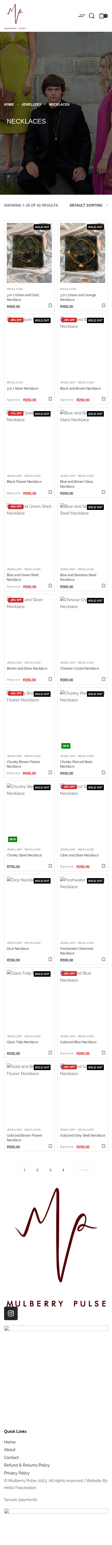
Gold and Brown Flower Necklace (24, 1138)
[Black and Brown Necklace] (82, 346)
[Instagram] (11, 1313)
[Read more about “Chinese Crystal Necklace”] (103, 679)
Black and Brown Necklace (80, 388)
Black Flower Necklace (24, 482)
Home (9, 104)
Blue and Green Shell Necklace (22, 577)
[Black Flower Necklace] (29, 440)
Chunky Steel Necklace (24, 855)
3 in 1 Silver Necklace (22, 388)
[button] (50, 585)
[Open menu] (82, 15)
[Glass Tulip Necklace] (29, 1000)
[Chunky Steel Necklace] (29, 813)
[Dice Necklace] (29, 907)
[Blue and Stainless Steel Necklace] (82, 533)
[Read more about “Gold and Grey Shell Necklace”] (103, 1146)
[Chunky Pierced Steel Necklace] (82, 720)
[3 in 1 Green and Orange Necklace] (82, 253)
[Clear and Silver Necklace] (82, 813)
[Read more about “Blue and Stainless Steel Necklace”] (103, 585)
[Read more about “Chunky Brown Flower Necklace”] (50, 772)
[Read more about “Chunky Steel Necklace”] (50, 866)
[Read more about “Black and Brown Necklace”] (103, 399)
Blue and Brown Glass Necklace (76, 484)
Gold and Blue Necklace (78, 1042)
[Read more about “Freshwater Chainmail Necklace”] (103, 959)
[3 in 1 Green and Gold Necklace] (29, 253)
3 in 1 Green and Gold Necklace (23, 297)
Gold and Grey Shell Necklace (82, 1135)
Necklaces (15, 289)
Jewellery (31, 104)
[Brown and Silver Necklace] (29, 627)
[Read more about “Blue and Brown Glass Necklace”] (103, 492)
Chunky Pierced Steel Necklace (76, 764)
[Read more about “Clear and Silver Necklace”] (103, 866)
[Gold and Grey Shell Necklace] (82, 1093)
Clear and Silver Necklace (79, 855)
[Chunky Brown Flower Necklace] (29, 720)
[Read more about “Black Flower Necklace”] (50, 492)
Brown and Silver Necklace (27, 668)
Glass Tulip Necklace (22, 1042)
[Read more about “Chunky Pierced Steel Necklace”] (103, 772)
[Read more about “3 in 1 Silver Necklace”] (50, 399)
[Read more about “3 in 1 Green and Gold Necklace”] (50, 305)
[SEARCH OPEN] (92, 16)
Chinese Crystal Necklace (79, 668)
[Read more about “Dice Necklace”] (50, 959)
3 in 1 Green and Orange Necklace (78, 297)
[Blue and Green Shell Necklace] (29, 533)
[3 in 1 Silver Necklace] (29, 346)
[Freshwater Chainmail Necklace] (82, 907)
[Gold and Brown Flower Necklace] (29, 1093)
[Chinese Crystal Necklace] (82, 627)
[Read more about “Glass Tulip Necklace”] (50, 1052)
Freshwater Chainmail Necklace (76, 951)
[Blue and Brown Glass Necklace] (82, 440)
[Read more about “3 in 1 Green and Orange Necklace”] (103, 305)
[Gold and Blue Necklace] (82, 1000)
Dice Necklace (18, 949)
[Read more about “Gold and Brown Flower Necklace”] (50, 1146)
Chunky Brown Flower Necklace (23, 764)
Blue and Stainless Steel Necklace (78, 577)
